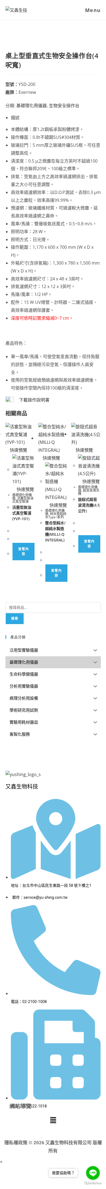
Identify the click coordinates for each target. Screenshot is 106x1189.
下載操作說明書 (34, 400)
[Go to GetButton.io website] (93, 1183)
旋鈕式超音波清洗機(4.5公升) (89, 505)
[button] (53, 1120)
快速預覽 (18, 450)
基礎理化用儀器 (31, 106)
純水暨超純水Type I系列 (55, 515)
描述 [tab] (15, 118)
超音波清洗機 (88, 492)
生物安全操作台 (64, 106)
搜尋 (14, 618)
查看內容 (23, 551)
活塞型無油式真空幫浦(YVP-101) (21, 513)
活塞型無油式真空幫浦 (22, 500)
